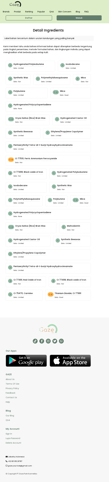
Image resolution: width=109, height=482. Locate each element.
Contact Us (11, 397)
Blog (78, 11)
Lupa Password (13, 438)
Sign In (9, 433)
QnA (51, 11)
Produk (17, 11)
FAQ (86, 11)
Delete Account (13, 442)
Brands (6, 11)
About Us (10, 379)
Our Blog (10, 415)
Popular (41, 11)
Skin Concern (64, 11)
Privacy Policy (12, 388)
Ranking (29, 11)
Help (8, 402)
